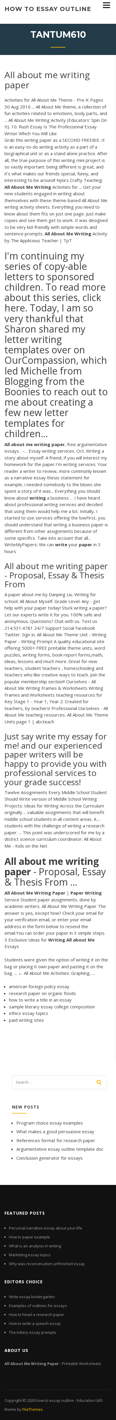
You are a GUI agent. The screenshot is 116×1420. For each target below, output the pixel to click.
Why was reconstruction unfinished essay (47, 1263)
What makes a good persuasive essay (55, 1131)
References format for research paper (55, 1140)
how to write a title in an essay (40, 1000)
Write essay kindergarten (32, 1296)
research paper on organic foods (42, 993)
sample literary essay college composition (52, 1007)
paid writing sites (26, 1020)
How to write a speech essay (35, 1323)
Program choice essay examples (49, 1123)
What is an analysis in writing (35, 1246)
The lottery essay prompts (32, 1332)
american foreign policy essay (39, 986)
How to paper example (29, 1237)
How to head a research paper (36, 1314)
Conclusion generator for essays (49, 1158)
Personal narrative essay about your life (45, 1228)
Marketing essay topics (30, 1254)
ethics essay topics (28, 1013)
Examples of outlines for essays (38, 1305)
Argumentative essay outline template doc (60, 1149)
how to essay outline (47, 8)
